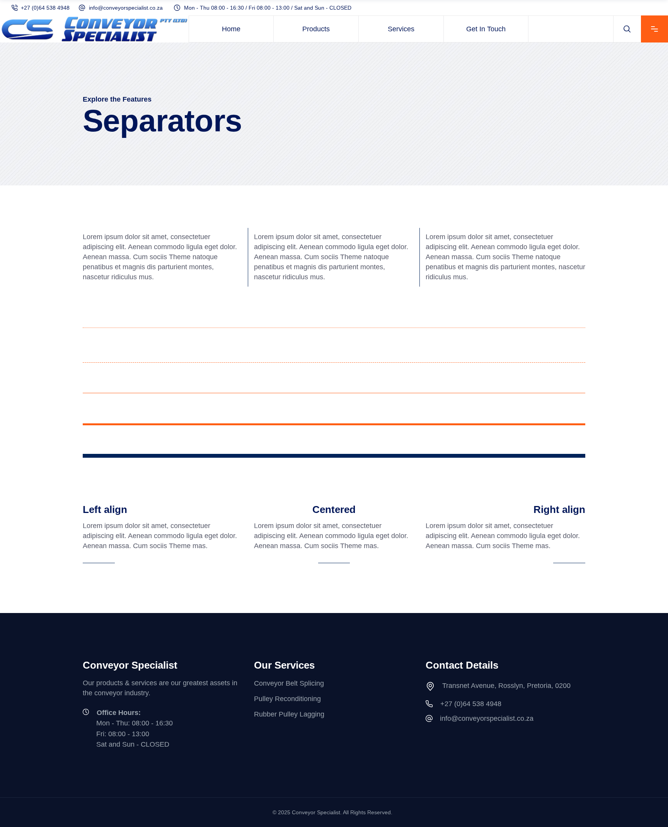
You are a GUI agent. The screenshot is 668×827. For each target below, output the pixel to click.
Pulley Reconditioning (287, 699)
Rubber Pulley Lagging (289, 714)
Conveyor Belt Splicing (289, 683)
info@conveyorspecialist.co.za (126, 8)
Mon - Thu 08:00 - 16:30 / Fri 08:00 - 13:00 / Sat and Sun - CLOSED (267, 8)
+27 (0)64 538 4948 (45, 8)
